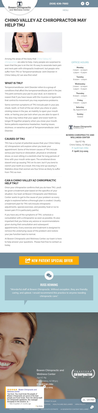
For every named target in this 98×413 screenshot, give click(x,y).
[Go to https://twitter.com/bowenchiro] (87, 4)
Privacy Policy (15, 409)
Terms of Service (31, 409)
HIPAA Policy (80, 404)
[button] (49, 260)
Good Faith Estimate (49, 409)
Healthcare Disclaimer (63, 404)
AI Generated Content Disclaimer (75, 409)
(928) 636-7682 (58, 3)
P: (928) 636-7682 (80, 148)
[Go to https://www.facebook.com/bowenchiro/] (82, 4)
